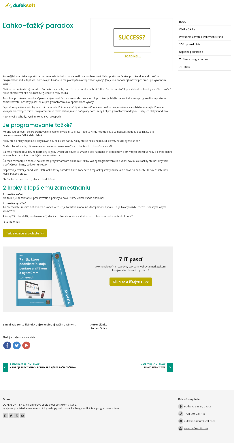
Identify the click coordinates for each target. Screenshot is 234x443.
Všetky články (187, 29)
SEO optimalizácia (189, 44)
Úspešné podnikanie (191, 51)
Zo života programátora (193, 59)
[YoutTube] (22, 415)
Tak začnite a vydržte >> (25, 233)
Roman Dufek (98, 328)
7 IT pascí (184, 66)
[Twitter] (11, 415)
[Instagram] (16, 415)
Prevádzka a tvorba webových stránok (201, 36)
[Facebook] (5, 415)
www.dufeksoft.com (196, 428)
